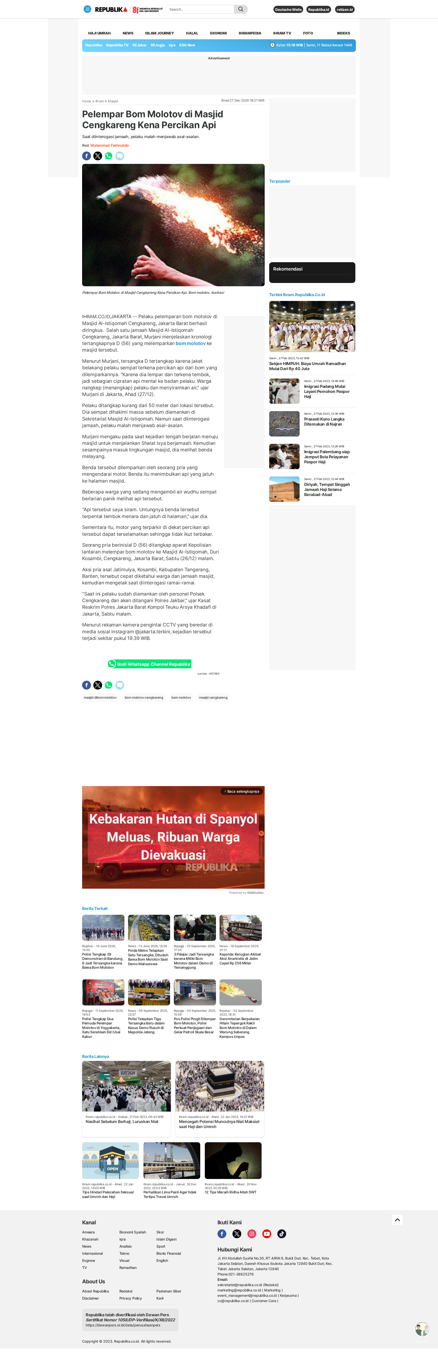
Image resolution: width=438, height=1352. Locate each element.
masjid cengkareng (213, 697)
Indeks (343, 33)
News (128, 33)
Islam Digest (166, 1239)
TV (84, 1267)
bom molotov (191, 343)
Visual (124, 1260)
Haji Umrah (99, 33)
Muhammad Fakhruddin (109, 145)
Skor (160, 1232)
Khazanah (90, 1239)
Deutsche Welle (288, 9)
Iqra (122, 1239)
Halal (192, 33)
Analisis (125, 1246)
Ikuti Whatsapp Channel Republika (153, 664)
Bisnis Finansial (168, 1253)
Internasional (92, 1253)
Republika (93, 45)
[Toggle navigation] (87, 9)
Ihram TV (282, 33)
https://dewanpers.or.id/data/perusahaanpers (123, 1325)
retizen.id (345, 9)
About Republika (95, 1291)
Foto (308, 33)
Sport (160, 1246)
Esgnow (88, 1260)
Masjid (113, 101)
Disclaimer (90, 1298)
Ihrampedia (250, 33)
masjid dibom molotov (100, 697)
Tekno (124, 1253)
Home (86, 101)
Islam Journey (159, 33)
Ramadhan (128, 1267)
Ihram (100, 101)
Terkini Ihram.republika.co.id (297, 294)
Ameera (88, 1232)
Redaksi (126, 1291)
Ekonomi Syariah (132, 1232)
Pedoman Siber (168, 1291)
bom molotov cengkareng (144, 697)
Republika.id (318, 9)
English (162, 1260)
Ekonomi (218, 33)
